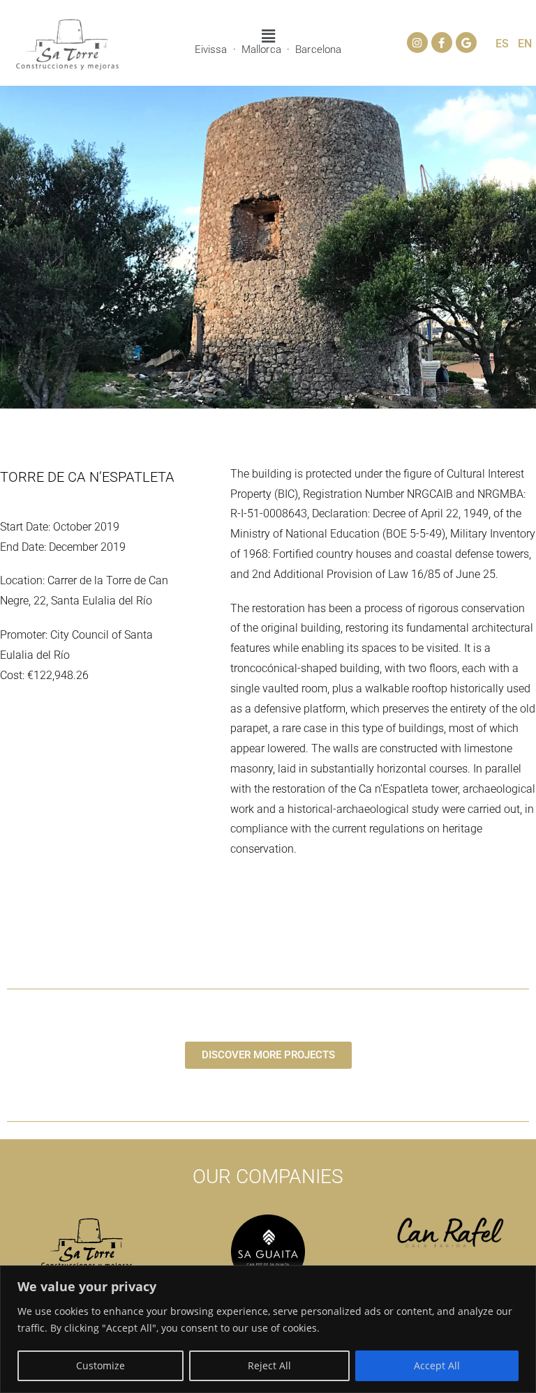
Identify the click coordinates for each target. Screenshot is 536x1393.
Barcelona (318, 49)
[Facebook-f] (441, 42)
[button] (268, 35)
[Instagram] (417, 42)
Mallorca (261, 49)
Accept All (437, 1365)
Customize (100, 1365)
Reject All (269, 1365)
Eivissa (211, 49)
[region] (268, 1329)
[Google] (466, 42)
